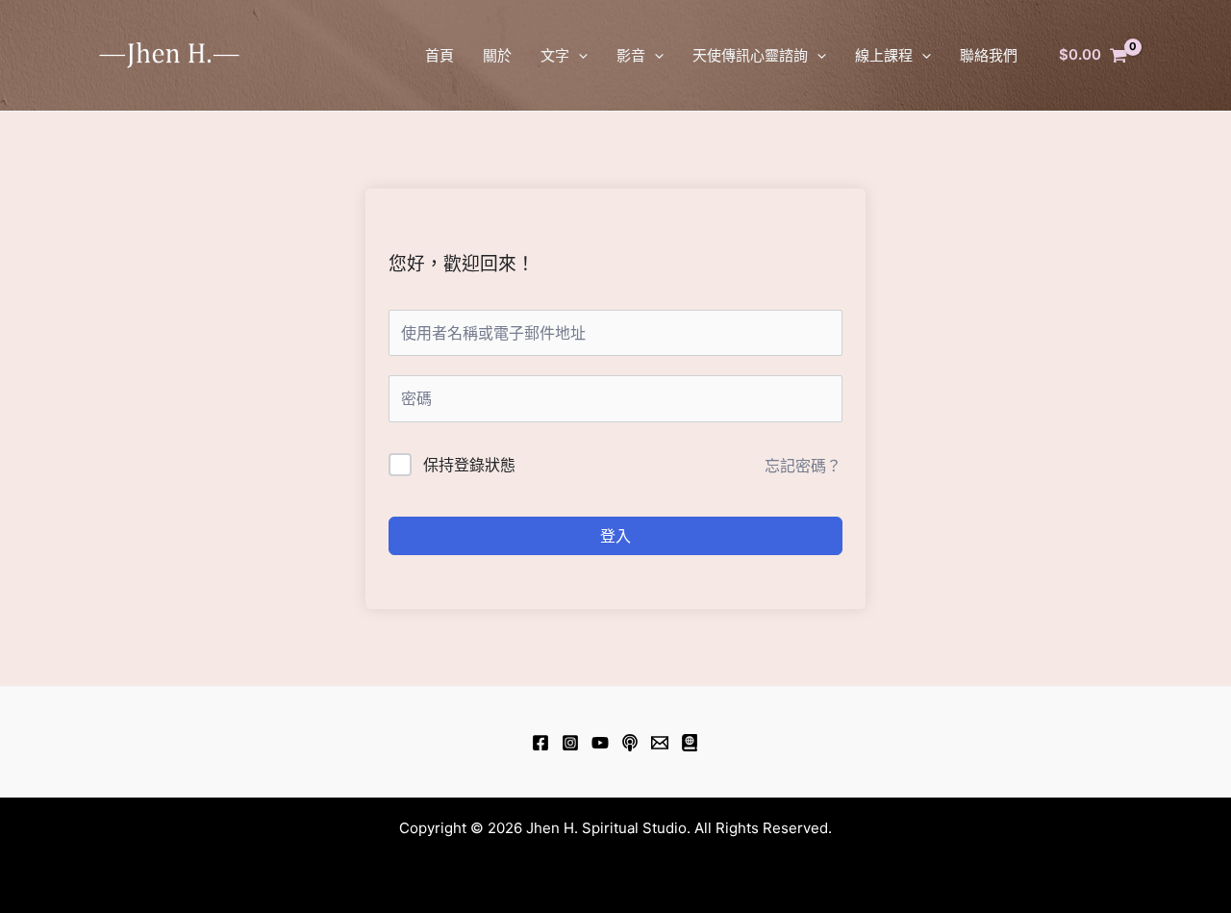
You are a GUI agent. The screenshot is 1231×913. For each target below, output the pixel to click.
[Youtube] (600, 742)
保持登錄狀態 (469, 464)
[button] (578, 55)
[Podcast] (630, 742)
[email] (659, 742)
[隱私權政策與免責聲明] (689, 742)
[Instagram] (570, 742)
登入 (615, 535)
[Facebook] (540, 742)
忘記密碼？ (803, 465)
